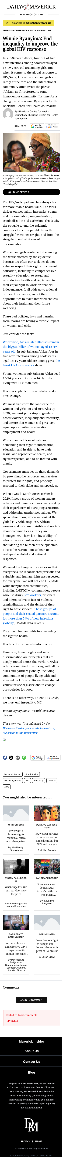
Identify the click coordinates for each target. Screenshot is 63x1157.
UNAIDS (52, 780)
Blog (31, 1072)
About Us (31, 1051)
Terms (38, 1141)
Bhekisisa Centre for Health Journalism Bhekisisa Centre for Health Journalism (36, 115)
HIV (27, 780)
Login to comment (32, 999)
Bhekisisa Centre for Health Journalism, (29, 728)
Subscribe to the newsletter (20, 732)
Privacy (25, 1141)
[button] (36, 126)
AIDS (6, 786)
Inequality (38, 780)
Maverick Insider (31, 1041)
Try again (12, 1020)
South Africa (32, 774)
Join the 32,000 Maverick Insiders (28, 1091)
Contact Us (31, 1062)
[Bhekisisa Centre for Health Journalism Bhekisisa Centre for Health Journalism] (8, 113)
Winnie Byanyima (12, 780)
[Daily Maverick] (31, 6)
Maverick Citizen (12, 774)
